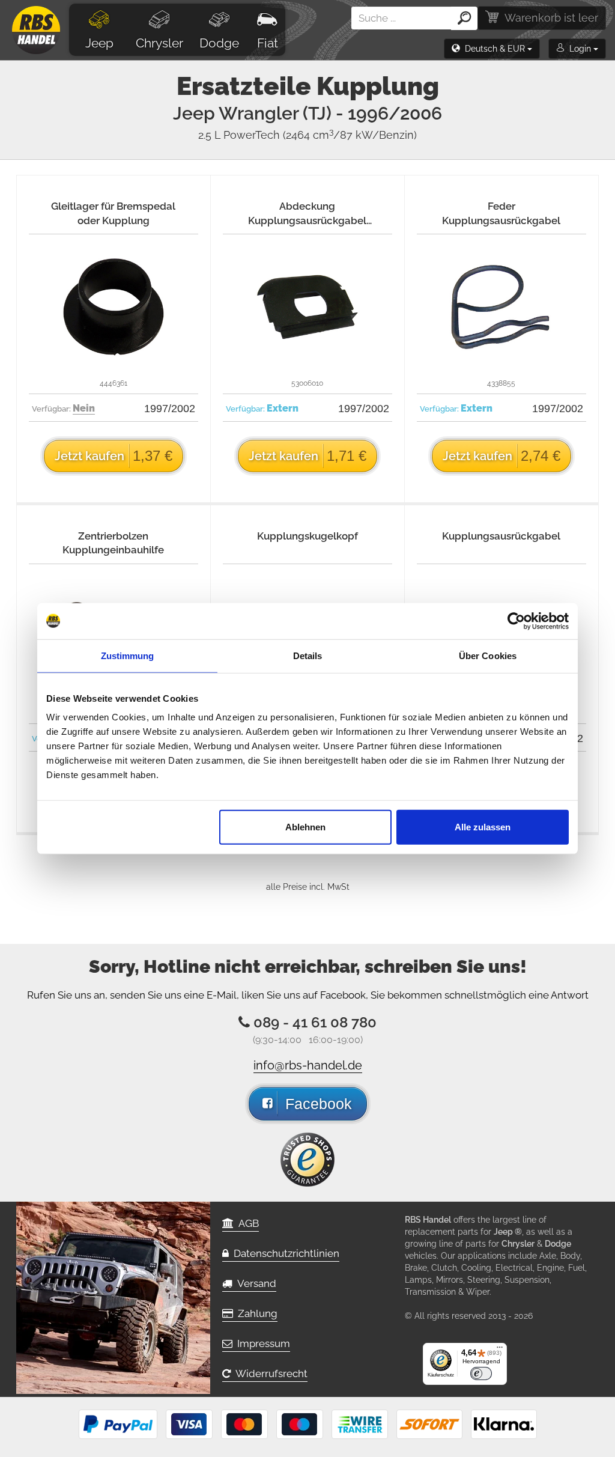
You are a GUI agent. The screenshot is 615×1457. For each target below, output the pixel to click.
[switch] (481, 1373)
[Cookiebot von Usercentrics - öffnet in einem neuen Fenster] (516, 621)
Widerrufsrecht (269, 1373)
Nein (84, 408)
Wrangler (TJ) (330, 113)
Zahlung (255, 1313)
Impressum (261, 1343)
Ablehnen (305, 827)
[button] (492, 48)
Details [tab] (308, 655)
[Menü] (499, 1350)
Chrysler (159, 42)
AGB (246, 1223)
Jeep (99, 42)
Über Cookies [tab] (488, 655)
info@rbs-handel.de (307, 1065)
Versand (254, 1283)
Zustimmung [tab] (127, 655)
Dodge (219, 42)
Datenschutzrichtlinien (284, 1253)
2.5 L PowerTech (307, 135)
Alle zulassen (482, 827)
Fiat (267, 42)
